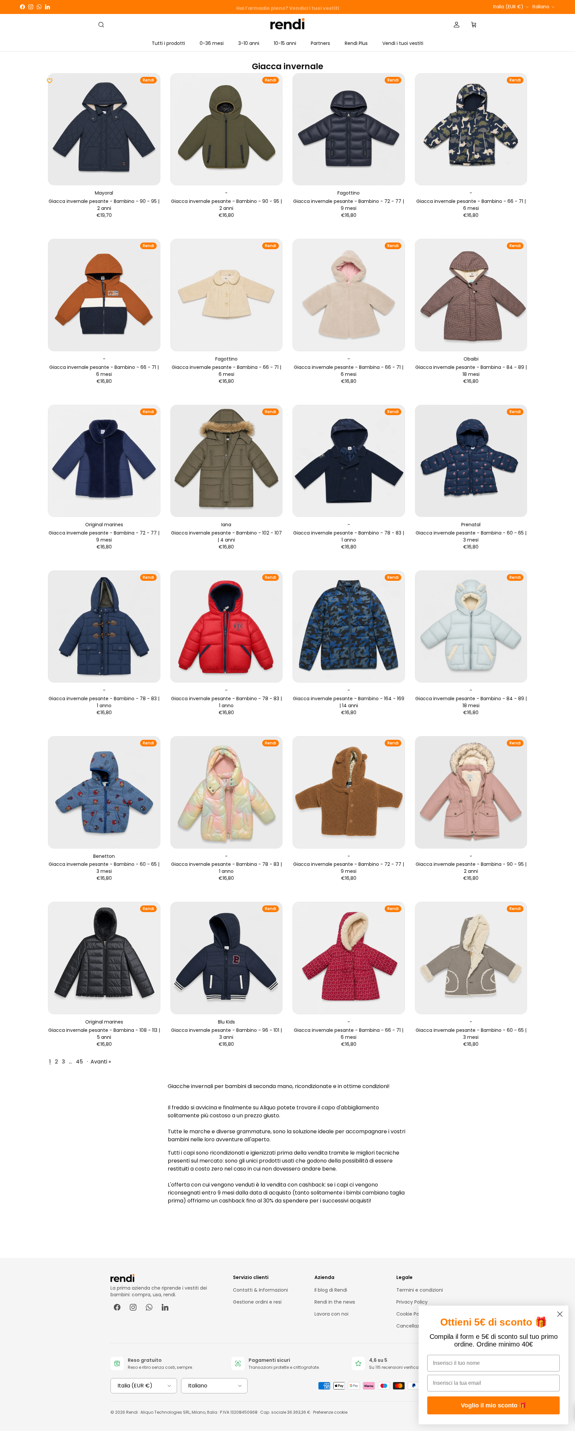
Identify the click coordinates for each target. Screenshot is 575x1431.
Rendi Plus (356, 43)
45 (79, 1061)
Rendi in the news (334, 1302)
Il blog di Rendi (330, 1290)
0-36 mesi (212, 43)
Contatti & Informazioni (260, 1290)
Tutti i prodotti (168, 43)
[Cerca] (101, 25)
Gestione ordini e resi (257, 1302)
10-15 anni (285, 43)
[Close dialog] (560, 1314)
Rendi (132, 1412)
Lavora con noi (331, 1314)
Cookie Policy (411, 1314)
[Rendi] (288, 25)
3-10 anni (248, 43)
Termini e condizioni (419, 1290)
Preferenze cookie (330, 1412)
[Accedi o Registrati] (457, 25)
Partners (320, 43)
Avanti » (101, 1061)
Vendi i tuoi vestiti (402, 43)
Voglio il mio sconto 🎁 (493, 1405)
